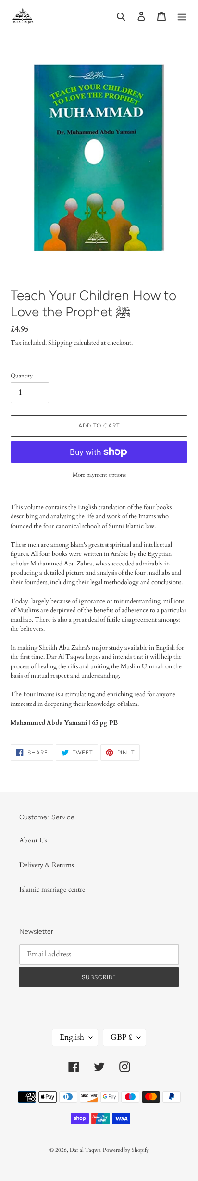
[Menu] (182, 16)
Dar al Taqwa (85, 1150)
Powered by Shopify (126, 1150)
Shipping (60, 343)
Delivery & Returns (46, 864)
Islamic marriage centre (52, 889)
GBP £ (121, 1037)
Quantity (22, 375)
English (72, 1037)
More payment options (99, 474)
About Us (33, 840)
